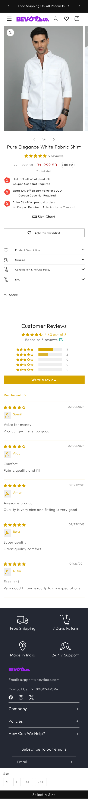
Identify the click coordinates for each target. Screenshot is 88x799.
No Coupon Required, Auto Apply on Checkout (44, 204)
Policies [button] (16, 721)
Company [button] (18, 708)
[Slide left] (34, 139)
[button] (9, 18)
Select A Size (43, 794)
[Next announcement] (80, 6)
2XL (42, 783)
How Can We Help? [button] (27, 733)
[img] (15, 407)
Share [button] (13, 295)
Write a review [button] (43, 380)
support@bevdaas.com (40, 679)
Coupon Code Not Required (32, 181)
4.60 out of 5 (56, 334)
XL (29, 783)
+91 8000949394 (43, 689)
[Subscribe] (70, 762)
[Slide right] (54, 139)
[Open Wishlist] (66, 18)
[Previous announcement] (8, 6)
